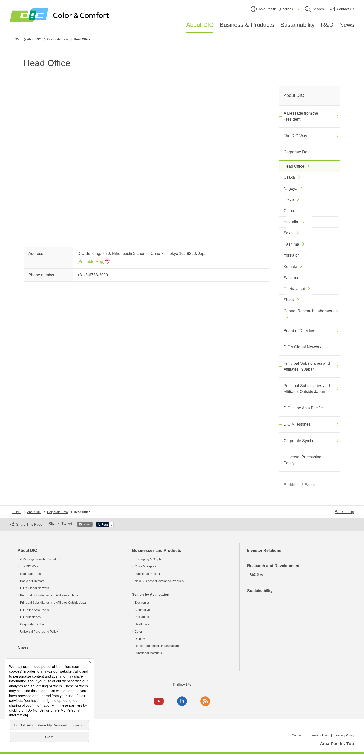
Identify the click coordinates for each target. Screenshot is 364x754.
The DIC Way (295, 136)
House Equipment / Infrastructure (157, 646)
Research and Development (273, 566)
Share (53, 524)
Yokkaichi (292, 255)
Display (140, 639)
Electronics (142, 602)
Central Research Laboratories (311, 311)
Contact (297, 735)
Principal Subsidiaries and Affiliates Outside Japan (307, 389)
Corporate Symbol (299, 441)
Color (138, 631)
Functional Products (148, 574)
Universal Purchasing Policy (302, 460)
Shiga (289, 300)
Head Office (294, 166)
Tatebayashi (294, 289)
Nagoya (290, 188)
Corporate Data (297, 152)
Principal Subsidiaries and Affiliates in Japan (307, 366)
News (346, 24)
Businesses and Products (156, 550)
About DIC (199, 25)
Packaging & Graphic (149, 559)
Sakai (289, 233)
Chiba (289, 211)
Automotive (142, 610)
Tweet (66, 524)
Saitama (291, 278)
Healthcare (142, 624)
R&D (327, 24)
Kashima (291, 244)
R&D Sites (256, 574)
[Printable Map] (91, 261)
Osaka (289, 177)
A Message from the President (301, 116)
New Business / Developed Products (159, 581)
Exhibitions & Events (299, 485)
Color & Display (145, 566)
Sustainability (297, 24)
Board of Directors (299, 331)
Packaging (142, 617)
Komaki (290, 266)
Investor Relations (264, 550)
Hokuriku (291, 222)
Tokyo (289, 199)
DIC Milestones (297, 424)
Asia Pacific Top (337, 743)
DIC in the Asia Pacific (303, 408)
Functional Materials (148, 653)
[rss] (205, 701)
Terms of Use (319, 735)
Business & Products (247, 24)
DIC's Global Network (302, 347)
